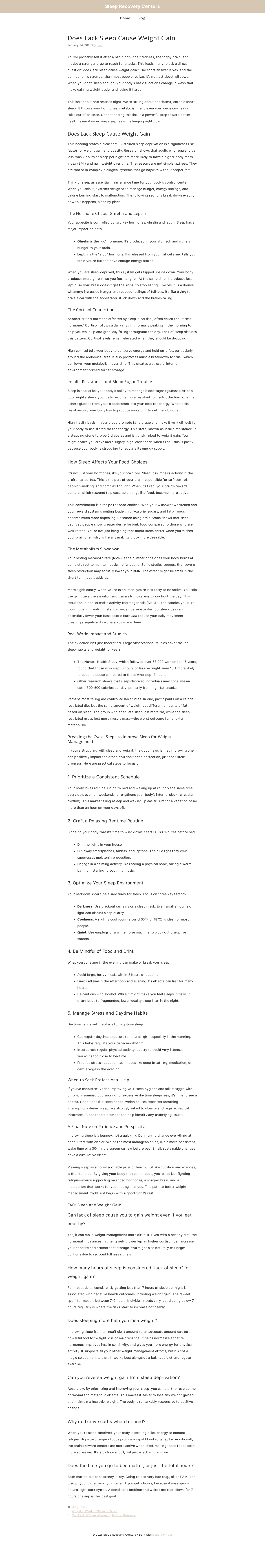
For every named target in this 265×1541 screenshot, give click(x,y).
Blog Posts (79, 1507)
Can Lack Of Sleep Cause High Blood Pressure (103, 1515)
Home (125, 18)
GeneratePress (162, 1534)
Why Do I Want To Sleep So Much (95, 1511)
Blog (141, 18)
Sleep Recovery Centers (132, 6)
